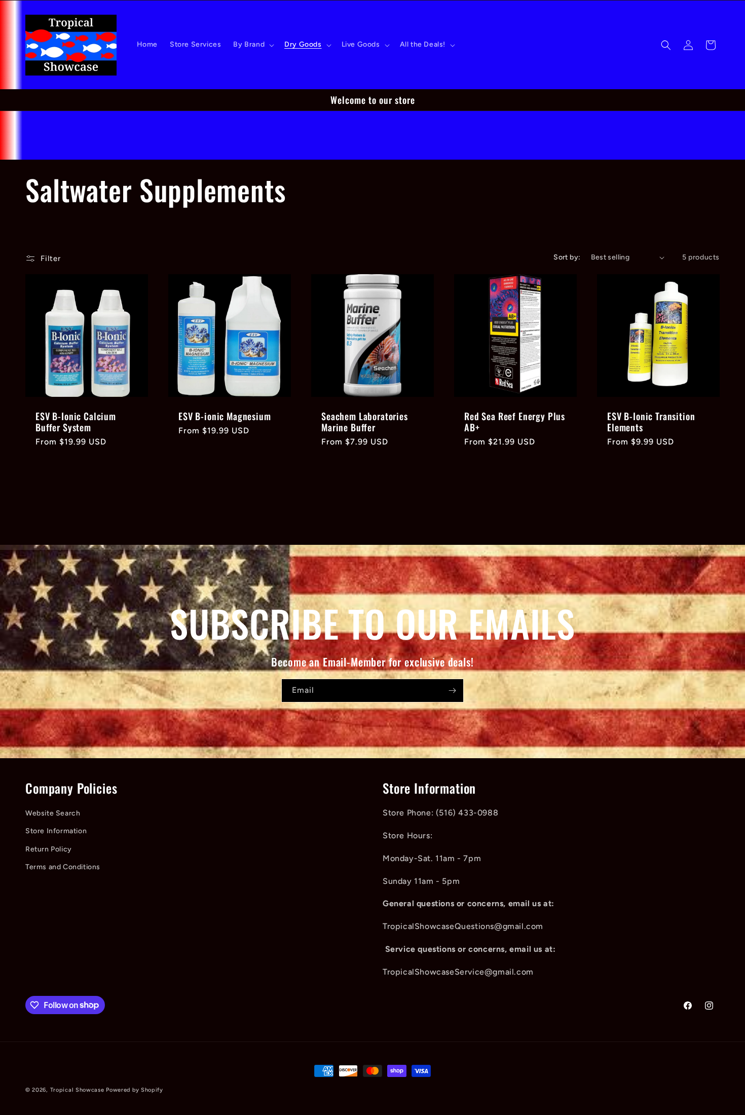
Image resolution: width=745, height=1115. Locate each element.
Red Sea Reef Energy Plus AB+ (514, 422)
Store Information (56, 831)
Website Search (52, 813)
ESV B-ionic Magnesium (224, 416)
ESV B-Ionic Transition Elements (651, 422)
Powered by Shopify (134, 1090)
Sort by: (566, 257)
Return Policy (48, 849)
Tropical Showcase (77, 1090)
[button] (252, 44)
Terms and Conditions (62, 867)
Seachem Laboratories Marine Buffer (364, 422)
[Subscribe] (452, 690)
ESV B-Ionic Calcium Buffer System (75, 422)
